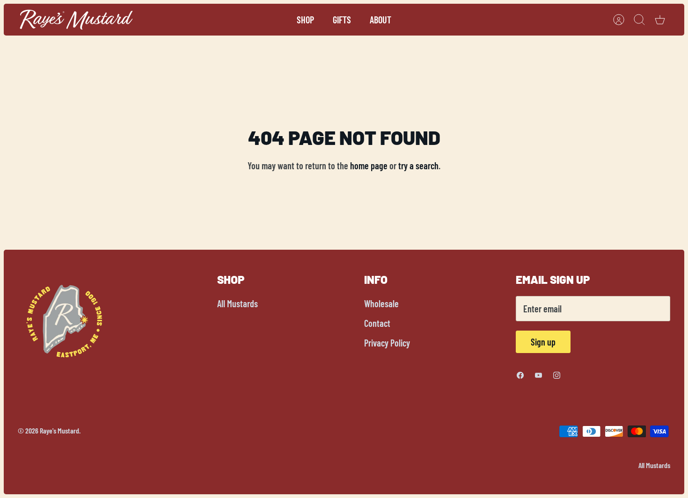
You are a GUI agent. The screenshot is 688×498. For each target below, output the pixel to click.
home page (369, 165)
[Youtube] (538, 375)
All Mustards (237, 303)
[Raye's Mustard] (76, 19)
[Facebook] (520, 375)
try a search (418, 165)
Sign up (543, 341)
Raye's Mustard (59, 430)
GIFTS (342, 19)
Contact (377, 323)
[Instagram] (557, 375)
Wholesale (381, 303)
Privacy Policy (387, 342)
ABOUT (380, 19)
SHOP (305, 19)
